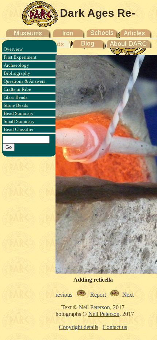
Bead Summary (19, 113)
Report (98, 294)
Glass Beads (15, 97)
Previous (62, 294)
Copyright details (78, 327)
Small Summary (19, 121)
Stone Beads (16, 105)
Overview (13, 49)
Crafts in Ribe (17, 89)
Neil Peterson (94, 307)
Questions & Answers (24, 81)
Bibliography (17, 73)
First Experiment (20, 57)
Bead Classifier (19, 129)
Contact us (115, 327)
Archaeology (16, 65)
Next (128, 294)
